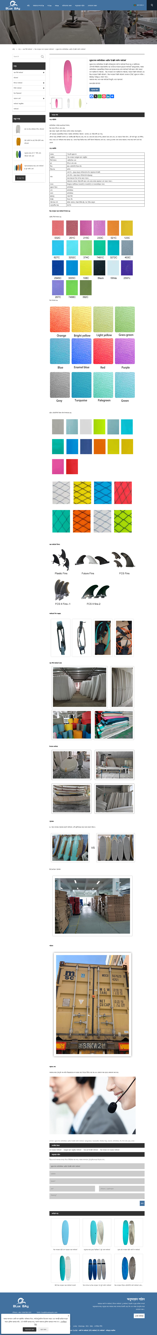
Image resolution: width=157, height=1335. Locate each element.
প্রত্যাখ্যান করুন (29, 1329)
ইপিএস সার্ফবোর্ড (18, 83)
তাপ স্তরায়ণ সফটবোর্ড (55, 1150)
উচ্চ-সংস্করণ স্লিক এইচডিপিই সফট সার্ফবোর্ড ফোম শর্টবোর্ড (129, 1285)
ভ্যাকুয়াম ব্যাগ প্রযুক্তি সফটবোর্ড (72, 1150)
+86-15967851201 (24, 1312)
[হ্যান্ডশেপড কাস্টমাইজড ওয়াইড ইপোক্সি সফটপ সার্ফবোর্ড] (57, 103)
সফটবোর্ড (16, 109)
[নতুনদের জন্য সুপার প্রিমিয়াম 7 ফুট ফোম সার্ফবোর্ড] (97, 1232)
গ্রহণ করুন (43, 1329)
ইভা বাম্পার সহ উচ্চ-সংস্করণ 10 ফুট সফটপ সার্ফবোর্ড (97, 1285)
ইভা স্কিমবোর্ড (17, 93)
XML (91, 1326)
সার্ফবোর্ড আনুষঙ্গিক (18, 103)
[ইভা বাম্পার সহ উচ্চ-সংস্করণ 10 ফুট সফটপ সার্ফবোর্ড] (97, 1267)
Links (75, 1326)
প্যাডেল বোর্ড (17, 98)
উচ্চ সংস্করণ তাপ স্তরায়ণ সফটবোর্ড (44, 49)
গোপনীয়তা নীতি (98, 1326)
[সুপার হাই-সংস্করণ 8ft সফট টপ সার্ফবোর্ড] (129, 1232)
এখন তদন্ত (139, 1315)
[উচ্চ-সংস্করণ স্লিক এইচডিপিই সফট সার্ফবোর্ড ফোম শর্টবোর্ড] (129, 1267)
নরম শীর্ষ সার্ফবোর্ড (27, 49)
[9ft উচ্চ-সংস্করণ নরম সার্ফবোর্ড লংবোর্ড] (65, 1267)
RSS (87, 1326)
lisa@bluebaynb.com (49, 1312)
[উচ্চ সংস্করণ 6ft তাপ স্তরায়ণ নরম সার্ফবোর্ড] (65, 1232)
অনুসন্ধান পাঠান (94, 90)
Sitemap (81, 1326)
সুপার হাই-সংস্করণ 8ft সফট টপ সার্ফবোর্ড (129, 1249)
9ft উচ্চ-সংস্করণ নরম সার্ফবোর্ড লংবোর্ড (65, 1285)
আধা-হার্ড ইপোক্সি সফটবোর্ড (91, 1150)
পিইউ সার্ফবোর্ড (17, 88)
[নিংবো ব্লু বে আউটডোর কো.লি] (13, 5)
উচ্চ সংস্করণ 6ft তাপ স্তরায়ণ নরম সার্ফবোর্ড (65, 1249)
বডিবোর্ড (16, 78)
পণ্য (19, 49)
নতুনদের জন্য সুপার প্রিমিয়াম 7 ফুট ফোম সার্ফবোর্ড (97, 1249)
